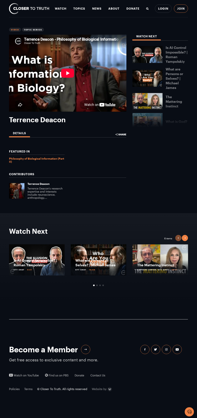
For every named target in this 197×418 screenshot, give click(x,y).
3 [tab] (100, 285)
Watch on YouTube (26, 375)
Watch (60, 8)
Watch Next (146, 36)
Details (19, 133)
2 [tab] (97, 285)
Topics (79, 8)
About (113, 8)
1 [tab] (94, 285)
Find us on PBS (58, 375)
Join (181, 8)
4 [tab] (103, 285)
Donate (132, 8)
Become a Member (43, 349)
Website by (99, 389)
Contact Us (97, 375)
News (97, 8)
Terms (28, 389)
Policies (14, 389)
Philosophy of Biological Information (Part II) (36, 160)
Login (163, 8)
